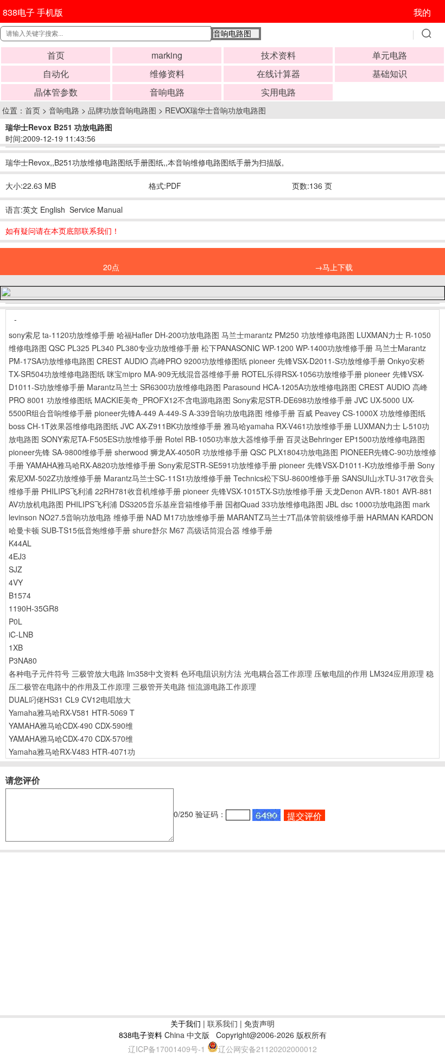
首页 (56, 55)
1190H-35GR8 (34, 608)
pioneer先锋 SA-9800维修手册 (60, 452)
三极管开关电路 (159, 686)
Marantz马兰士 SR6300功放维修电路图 (154, 386)
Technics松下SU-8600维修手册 (286, 478)
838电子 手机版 (33, 12)
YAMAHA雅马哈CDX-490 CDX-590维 (71, 725)
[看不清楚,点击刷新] (266, 815)
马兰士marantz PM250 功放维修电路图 (287, 334)
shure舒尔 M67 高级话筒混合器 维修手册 (202, 530)
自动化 (56, 73)
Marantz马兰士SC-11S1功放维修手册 (167, 478)
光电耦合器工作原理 (278, 673)
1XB (16, 647)
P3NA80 (23, 660)
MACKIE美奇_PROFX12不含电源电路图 (162, 399)
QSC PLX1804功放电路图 (294, 452)
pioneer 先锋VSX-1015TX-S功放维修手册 (253, 491)
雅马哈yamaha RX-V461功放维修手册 (288, 426)
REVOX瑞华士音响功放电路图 (215, 110)
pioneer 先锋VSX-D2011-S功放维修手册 (317, 360)
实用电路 (278, 92)
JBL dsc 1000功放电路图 (368, 504)
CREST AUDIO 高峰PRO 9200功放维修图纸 (172, 360)
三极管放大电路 (98, 673)
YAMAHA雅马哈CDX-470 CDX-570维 (71, 738)
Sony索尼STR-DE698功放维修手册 (292, 399)
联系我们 (222, 1023)
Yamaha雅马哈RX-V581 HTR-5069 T (72, 712)
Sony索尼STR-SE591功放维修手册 (217, 465)
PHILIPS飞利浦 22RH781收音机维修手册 (111, 491)
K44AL (20, 543)
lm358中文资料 (153, 673)
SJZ (15, 569)
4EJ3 (17, 556)
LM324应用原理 (397, 673)
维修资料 (167, 73)
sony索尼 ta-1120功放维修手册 (62, 334)
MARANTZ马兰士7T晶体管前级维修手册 (295, 517)
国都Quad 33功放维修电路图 (274, 504)
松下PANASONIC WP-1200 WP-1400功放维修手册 (287, 347)
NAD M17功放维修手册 (185, 517)
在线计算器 (278, 73)
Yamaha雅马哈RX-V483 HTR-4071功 (72, 751)
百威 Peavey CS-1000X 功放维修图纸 (361, 412)
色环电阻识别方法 (211, 673)
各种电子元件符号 (39, 673)
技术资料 (278, 55)
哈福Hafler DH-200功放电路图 (168, 334)
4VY (16, 582)
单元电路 (389, 55)
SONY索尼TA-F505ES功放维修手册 (102, 439)
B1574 (20, 595)
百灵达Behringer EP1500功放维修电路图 (355, 439)
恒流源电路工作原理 (222, 686)
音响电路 (167, 92)
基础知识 (389, 73)
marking (166, 55)
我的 (422, 12)
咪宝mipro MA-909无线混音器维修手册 (173, 373)
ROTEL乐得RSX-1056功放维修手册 (301, 373)
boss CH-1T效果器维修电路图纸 (63, 426)
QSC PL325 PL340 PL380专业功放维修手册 (124, 347)
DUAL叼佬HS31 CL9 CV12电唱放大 (70, 699)
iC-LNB (21, 634)
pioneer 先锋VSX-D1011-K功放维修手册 (347, 465)
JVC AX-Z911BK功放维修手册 (170, 426)
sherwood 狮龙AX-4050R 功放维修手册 (181, 452)
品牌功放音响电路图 (122, 110)
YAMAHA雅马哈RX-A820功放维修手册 (91, 465)
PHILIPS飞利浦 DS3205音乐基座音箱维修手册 (144, 504)
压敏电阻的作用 (340, 673)
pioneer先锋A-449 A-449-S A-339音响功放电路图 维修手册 (194, 412)
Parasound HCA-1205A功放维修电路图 (290, 386)
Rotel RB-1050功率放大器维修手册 (224, 439)
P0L (15, 621)
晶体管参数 (56, 92)
